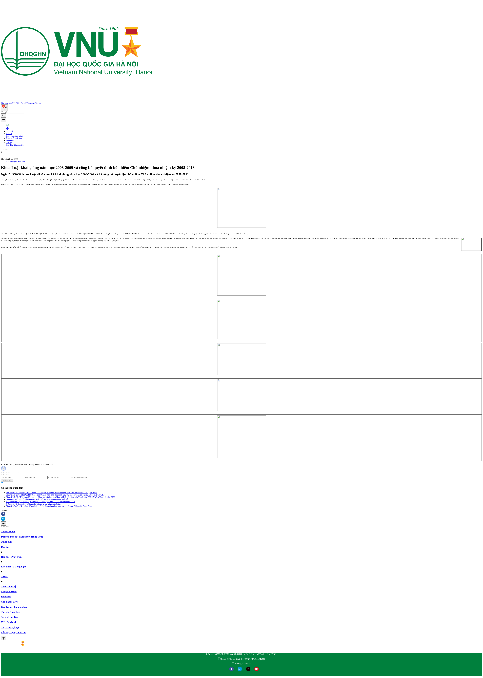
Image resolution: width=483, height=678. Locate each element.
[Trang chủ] (76, 101)
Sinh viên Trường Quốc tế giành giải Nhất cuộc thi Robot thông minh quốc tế (37, 499)
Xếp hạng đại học (10, 627)
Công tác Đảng (9, 591)
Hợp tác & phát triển (14, 138)
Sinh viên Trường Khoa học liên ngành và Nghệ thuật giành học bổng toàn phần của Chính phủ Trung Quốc (49, 506)
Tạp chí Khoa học (10, 612)
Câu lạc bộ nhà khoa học (14, 607)
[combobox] (4, 107)
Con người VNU (9, 601)
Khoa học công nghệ (14, 136)
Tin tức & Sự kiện (8, 161)
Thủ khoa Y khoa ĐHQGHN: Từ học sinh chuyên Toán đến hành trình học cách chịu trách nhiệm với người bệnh (51, 492)
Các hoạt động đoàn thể (13, 632)
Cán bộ (9, 143)
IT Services (30, 103)
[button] (241, 514)
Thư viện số (6, 103)
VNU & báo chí (9, 622)
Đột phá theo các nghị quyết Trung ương (22, 536)
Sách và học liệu (9, 617)
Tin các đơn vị (8, 586)
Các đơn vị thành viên (15, 145)
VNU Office (16, 103)
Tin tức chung (8, 531)
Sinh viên (10, 140)
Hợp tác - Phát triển (11, 557)
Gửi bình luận (7, 480)
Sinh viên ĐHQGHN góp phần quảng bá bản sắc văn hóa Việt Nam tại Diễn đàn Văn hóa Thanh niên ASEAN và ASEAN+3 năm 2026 (60, 497)
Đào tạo (9, 134)
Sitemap (38, 103)
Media (4, 576)
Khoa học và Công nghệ (13, 566)
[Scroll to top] (3, 638)
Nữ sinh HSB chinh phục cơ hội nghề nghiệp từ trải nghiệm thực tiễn (33, 504)
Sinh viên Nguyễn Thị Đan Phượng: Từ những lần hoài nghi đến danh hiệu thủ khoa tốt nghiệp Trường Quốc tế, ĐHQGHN (55, 495)
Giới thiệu (10, 131)
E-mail (23, 103)
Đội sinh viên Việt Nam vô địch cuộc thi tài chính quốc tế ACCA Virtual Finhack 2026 (40, 502)
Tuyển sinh (6, 541)
